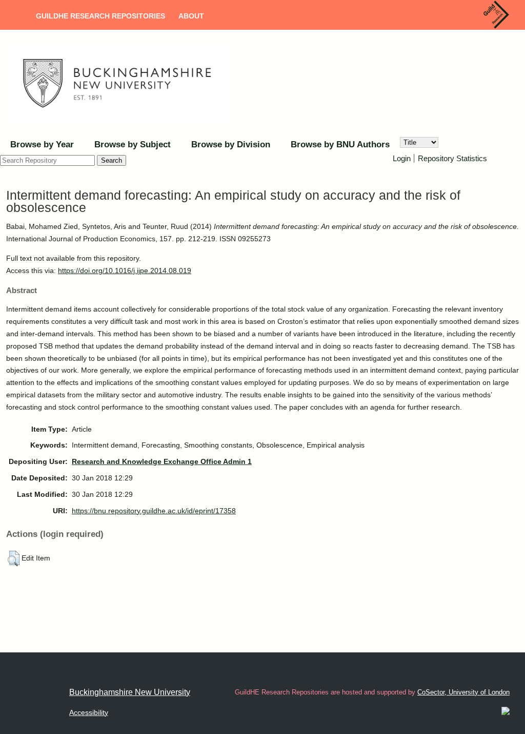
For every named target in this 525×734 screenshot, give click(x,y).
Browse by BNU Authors (340, 144)
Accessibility (88, 712)
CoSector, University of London (463, 692)
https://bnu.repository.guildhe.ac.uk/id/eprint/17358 (154, 511)
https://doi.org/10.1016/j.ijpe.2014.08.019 (124, 270)
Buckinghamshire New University (129, 692)
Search (111, 160)
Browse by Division (230, 144)
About (191, 16)
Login (402, 158)
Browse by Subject (132, 144)
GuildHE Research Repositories (100, 16)
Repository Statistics (452, 158)
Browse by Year (42, 144)
